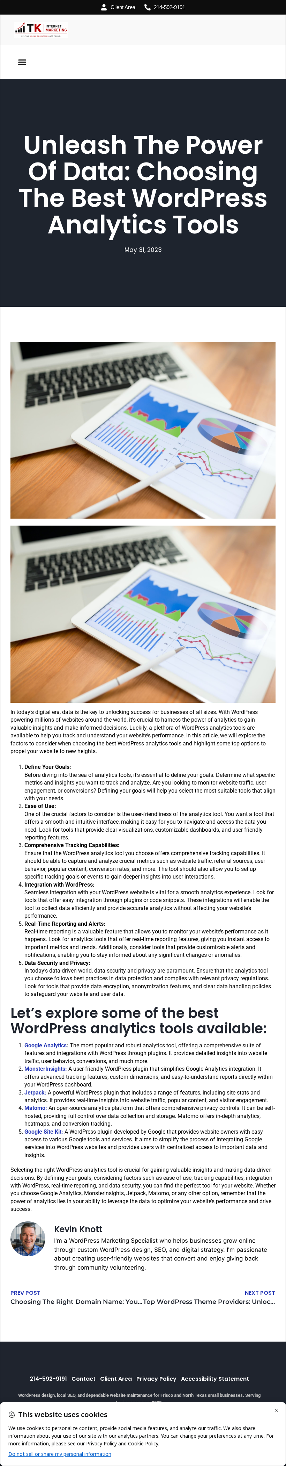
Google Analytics (45, 1045)
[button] (22, 62)
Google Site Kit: (43, 1131)
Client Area (116, 1379)
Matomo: (35, 1108)
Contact (84, 1379)
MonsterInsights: (45, 1069)
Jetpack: (35, 1092)
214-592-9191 (48, 1379)
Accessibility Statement (215, 1379)
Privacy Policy (156, 1379)
